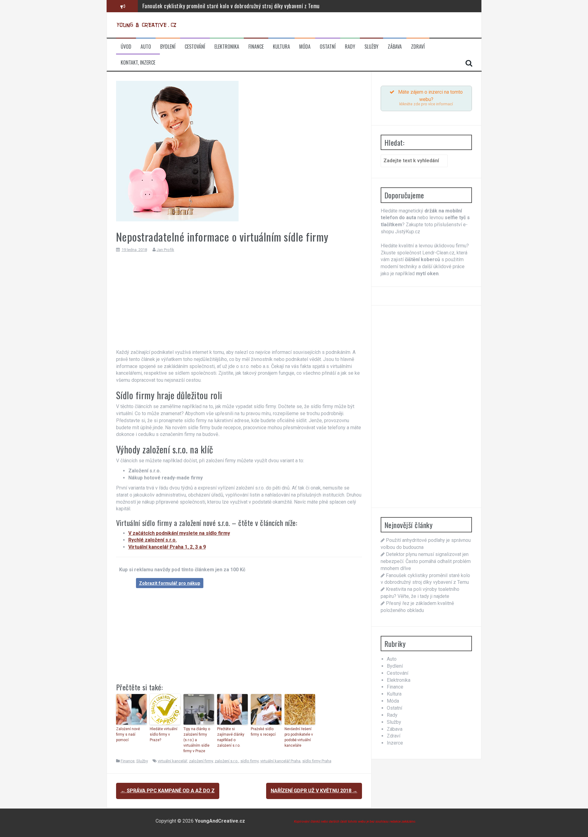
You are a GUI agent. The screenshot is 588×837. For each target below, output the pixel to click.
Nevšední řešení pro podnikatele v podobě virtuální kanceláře (299, 737)
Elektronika (226, 46)
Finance (256, 46)
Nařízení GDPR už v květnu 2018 (314, 791)
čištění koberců (422, 259)
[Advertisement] (239, 303)
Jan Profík (165, 249)
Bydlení (167, 46)
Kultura (281, 46)
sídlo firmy (249, 761)
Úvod (126, 46)
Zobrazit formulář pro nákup (169, 583)
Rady (350, 46)
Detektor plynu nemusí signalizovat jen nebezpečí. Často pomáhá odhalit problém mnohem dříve (426, 561)
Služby (371, 46)
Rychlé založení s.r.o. (152, 540)
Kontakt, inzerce (138, 62)
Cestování (195, 46)
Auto (146, 46)
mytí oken (427, 273)
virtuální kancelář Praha (280, 761)
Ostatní (328, 46)
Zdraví (418, 46)
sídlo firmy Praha (316, 761)
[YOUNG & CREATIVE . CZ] (146, 25)
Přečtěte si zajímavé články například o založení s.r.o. (230, 737)
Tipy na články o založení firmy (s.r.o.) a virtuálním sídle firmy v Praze (196, 740)
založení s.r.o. (227, 761)
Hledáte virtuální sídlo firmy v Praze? (163, 734)
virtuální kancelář (172, 761)
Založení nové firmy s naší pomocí (128, 734)
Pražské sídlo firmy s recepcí (263, 732)
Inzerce (395, 743)
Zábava (395, 46)
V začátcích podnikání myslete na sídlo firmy (179, 533)
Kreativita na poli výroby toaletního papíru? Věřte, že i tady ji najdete (219, 9)
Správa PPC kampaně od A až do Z (168, 791)
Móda (305, 46)
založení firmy (201, 761)
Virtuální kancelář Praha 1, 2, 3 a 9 (167, 547)
